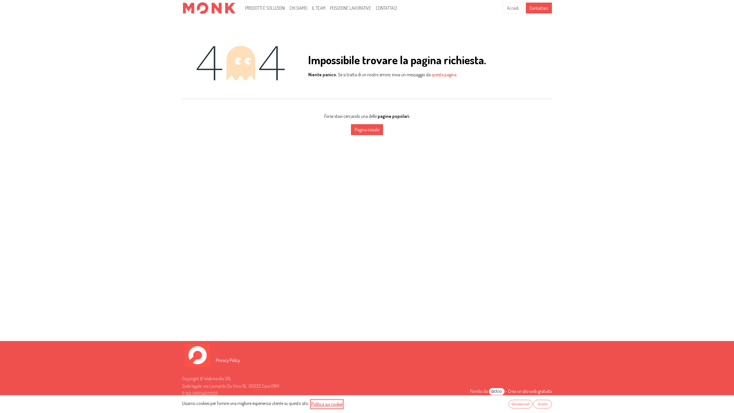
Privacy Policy (228, 360)
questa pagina (444, 74)
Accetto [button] (543, 404)
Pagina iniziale (367, 130)
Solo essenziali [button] (520, 404)
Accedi (513, 8)
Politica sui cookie (326, 404)
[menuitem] (265, 8)
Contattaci (539, 8)
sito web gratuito (537, 391)
